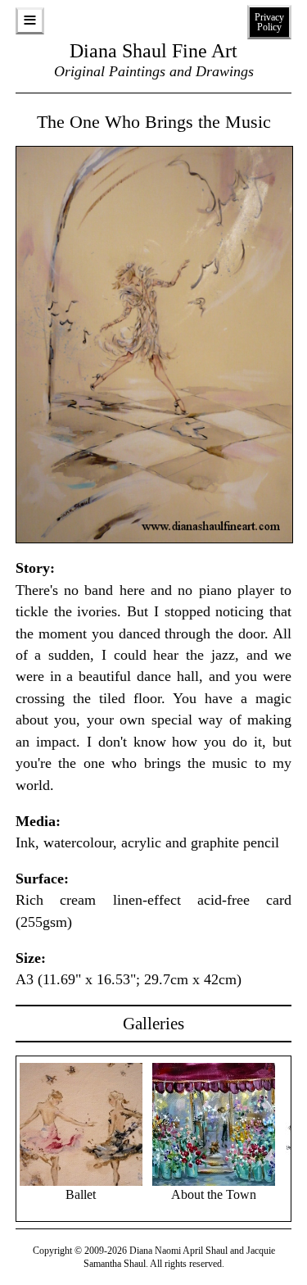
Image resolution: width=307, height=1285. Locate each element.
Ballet (80, 1194)
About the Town (213, 1194)
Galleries (153, 1023)
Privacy (269, 22)
